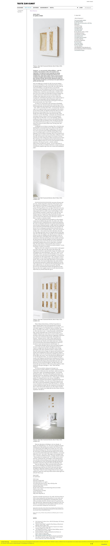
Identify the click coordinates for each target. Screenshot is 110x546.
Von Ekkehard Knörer (79, 33)
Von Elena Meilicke (78, 38)
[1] (48, 205)
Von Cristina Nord (78, 36)
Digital (52, 7)
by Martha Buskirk (78, 21)
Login (80, 7)
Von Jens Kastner (78, 27)
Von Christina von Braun (80, 34)
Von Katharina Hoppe (79, 50)
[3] (33, 526)
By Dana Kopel (77, 41)
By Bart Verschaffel (78, 44)
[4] (33, 529)
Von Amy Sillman (78, 46)
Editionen (36, 7)
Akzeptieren (104, 544)
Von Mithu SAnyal (78, 28)
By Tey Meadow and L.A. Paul (81, 31)
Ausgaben (20, 7)
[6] (44, 493)
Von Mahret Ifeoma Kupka (80, 37)
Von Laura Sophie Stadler (80, 20)
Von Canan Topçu (78, 43)
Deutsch (91, 1)
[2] (33, 222)
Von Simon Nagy (78, 26)
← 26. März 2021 (20, 10)
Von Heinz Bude (78, 30)
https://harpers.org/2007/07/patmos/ (43, 534)
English (88, 1)
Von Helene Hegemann (79, 40)
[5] (50, 457)
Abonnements (44, 7)
